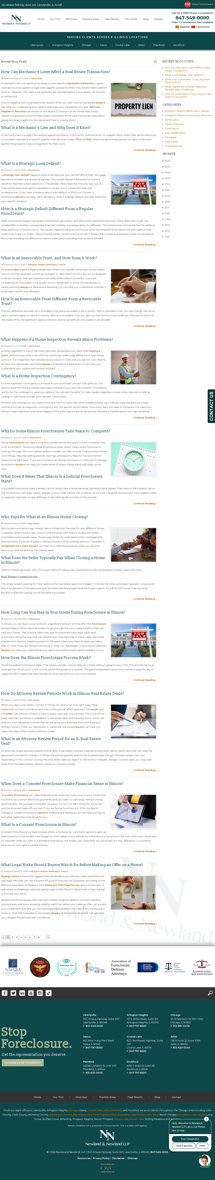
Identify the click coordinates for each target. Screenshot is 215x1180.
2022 (166, 184)
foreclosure (99, 624)
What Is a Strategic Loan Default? (184, 75)
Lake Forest (137, 1114)
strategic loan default (16, 175)
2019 (166, 201)
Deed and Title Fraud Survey (62, 885)
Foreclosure (33, 170)
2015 (166, 213)
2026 (166, 160)
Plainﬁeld (88, 1061)
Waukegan (55, 1114)
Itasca (87, 1036)
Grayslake (123, 1114)
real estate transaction (80, 83)
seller (9, 713)
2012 (166, 231)
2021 (166, 190)
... (43, 937)
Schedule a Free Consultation (22, 1062)
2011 (165, 236)
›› (48, 937)
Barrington (79, 1114)
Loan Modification (175, 133)
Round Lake (137, 1119)
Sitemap (132, 1158)
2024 (166, 172)
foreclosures (17, 442)
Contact (158, 19)
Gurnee (67, 1114)
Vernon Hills (121, 1119)
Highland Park (108, 1114)
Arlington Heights (137, 1015)
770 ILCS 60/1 (83, 139)
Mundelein (184, 1114)
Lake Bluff (152, 1114)
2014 (166, 219)
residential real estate (14, 546)
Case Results (111, 19)
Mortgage (171, 137)
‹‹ (3, 937)
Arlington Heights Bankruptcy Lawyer (46, 264)
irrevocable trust (15, 269)
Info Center (131, 19)
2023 (166, 178)
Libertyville (89, 1015)
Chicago (175, 1015)
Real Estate (36, 78)
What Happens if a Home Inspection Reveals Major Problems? (186, 88)
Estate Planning (174, 124)
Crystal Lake (134, 1036)
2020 (166, 196)
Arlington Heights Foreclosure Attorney (188, 115)
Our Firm (55, 19)
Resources (84, 1158)
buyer (94, 709)
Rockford (132, 1061)
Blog (146, 19)
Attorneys (71, 19)
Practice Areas (90, 19)
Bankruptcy (172, 119)
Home (40, 19)
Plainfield (116, 1110)
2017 (166, 207)
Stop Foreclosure (202, 4)
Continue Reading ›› (145, 150)
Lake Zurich (198, 1114)
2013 (166, 225)
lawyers (100, 102)
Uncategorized (173, 146)
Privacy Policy (101, 1158)
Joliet (174, 1036)
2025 (166, 166)
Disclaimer (118, 1158)
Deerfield (93, 1114)
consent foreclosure (15, 795)
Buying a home (10, 876)
